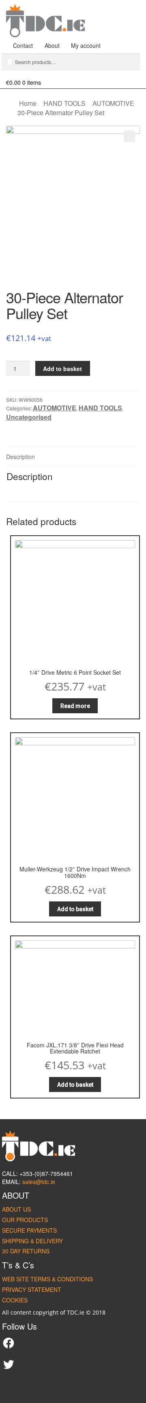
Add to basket (62, 369)
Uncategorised (29, 417)
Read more (75, 706)
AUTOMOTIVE (113, 103)
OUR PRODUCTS (25, 1220)
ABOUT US (16, 1209)
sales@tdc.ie (38, 1182)
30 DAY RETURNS (25, 1251)
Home (27, 103)
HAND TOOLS (64, 103)
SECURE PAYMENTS (29, 1230)
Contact (23, 45)
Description (20, 457)
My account (86, 45)
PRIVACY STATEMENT (31, 1289)
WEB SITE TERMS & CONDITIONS (47, 1279)
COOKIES (15, 1300)
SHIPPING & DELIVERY (32, 1241)
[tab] (71, 457)
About (52, 45)
